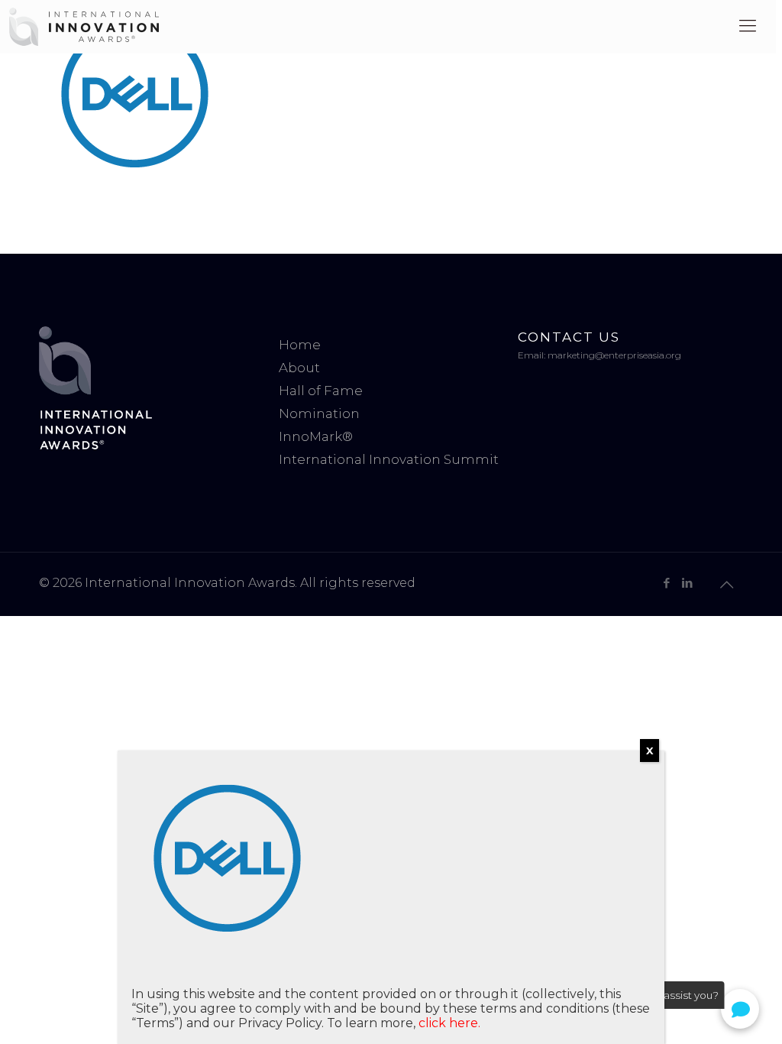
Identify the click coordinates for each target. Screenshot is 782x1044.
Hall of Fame (321, 390)
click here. (449, 1023)
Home (300, 344)
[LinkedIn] (688, 582)
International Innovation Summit (389, 459)
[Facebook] (667, 582)
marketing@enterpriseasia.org (614, 355)
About (299, 367)
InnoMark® (316, 436)
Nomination (319, 413)
